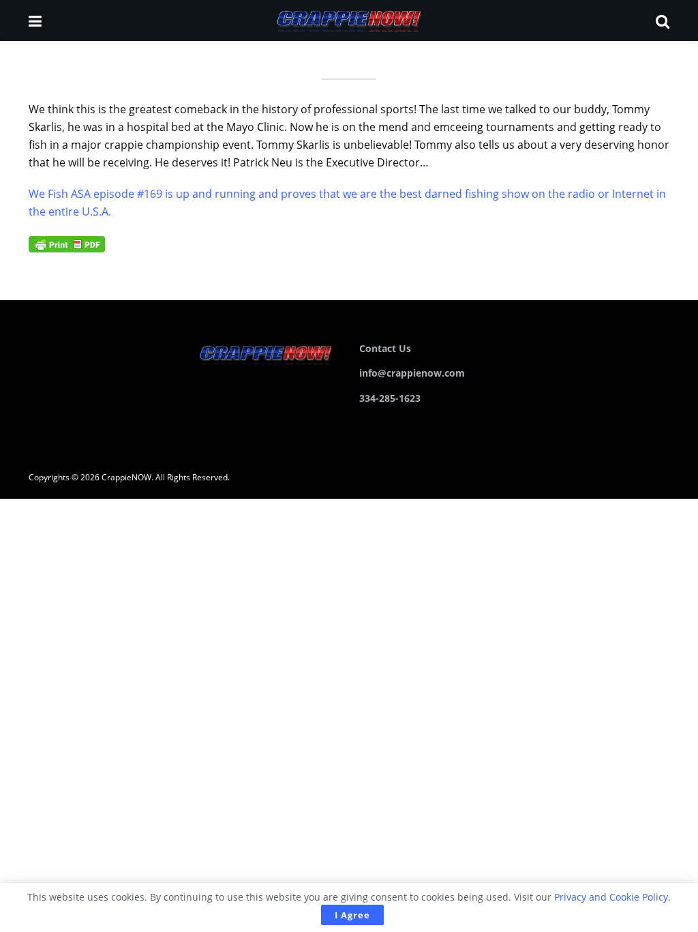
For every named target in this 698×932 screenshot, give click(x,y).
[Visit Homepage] (348, 20)
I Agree (352, 915)
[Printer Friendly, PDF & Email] (67, 243)
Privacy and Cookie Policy (611, 896)
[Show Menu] (35, 20)
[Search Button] (662, 20)
